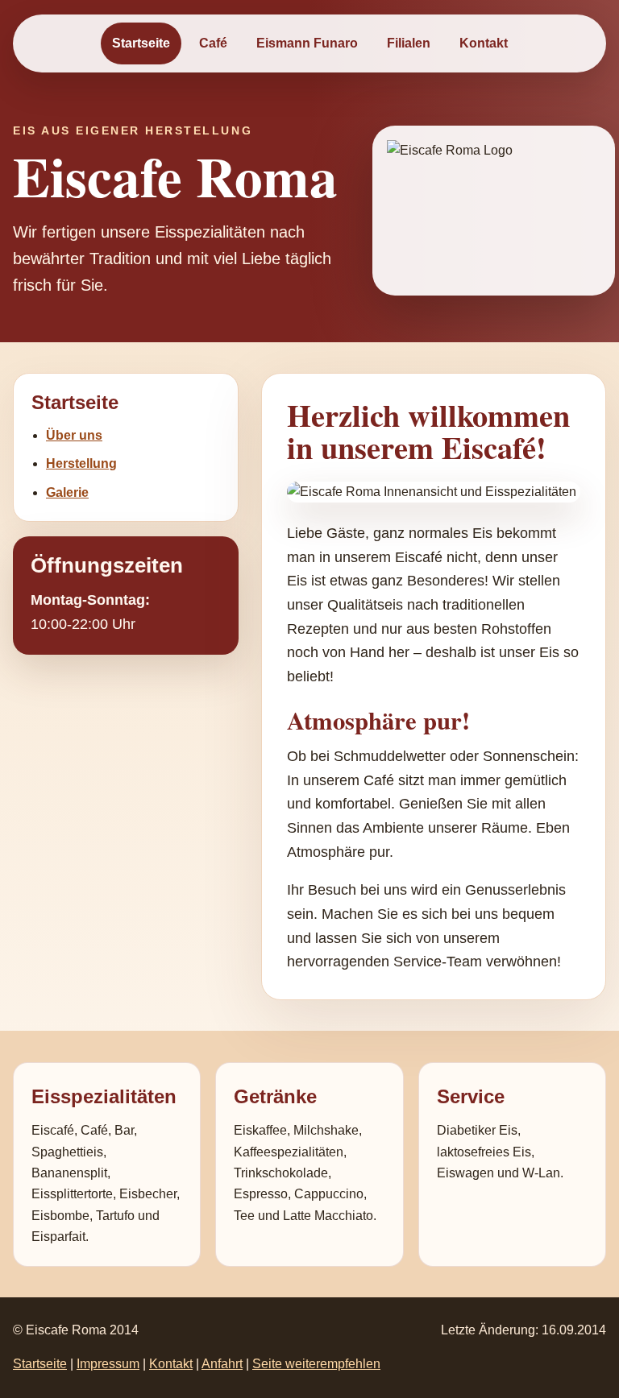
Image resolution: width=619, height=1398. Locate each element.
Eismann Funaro (307, 43)
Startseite (141, 43)
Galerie (67, 492)
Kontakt (483, 43)
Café (213, 43)
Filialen (408, 43)
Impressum (108, 1364)
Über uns (74, 435)
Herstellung (81, 463)
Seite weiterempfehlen (316, 1364)
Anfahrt (222, 1364)
